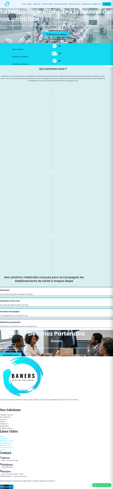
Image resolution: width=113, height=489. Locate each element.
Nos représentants (86, 4)
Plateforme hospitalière (61, 4)
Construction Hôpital (47, 4)
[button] (101, 485)
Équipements (37, 4)
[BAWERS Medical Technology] (12, 4)
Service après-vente (74, 4)
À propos (29, 4)
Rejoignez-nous (97, 4)
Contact (106, 4)
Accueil (24, 4)
